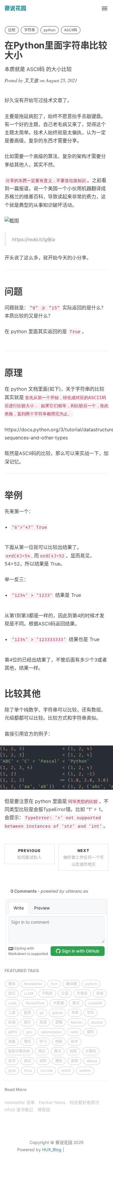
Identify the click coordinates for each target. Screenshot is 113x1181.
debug (91, 1061)
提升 (27, 1022)
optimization (51, 1032)
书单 (74, 1012)
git (41, 1012)
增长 (27, 1041)
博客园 (43, 1109)
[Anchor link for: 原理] (27, 372)
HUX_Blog (51, 1149)
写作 (90, 1012)
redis (74, 1032)
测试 (11, 993)
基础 (11, 983)
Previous (29, 854)
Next (83, 857)
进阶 (43, 1061)
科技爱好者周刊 (84, 1102)
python (49, 30)
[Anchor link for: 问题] (27, 291)
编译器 (71, 983)
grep (12, 1070)
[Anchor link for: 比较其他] (45, 693)
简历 (42, 1051)
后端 (11, 1022)
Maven (77, 1022)
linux (28, 1070)
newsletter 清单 (20, 1102)
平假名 (47, 993)
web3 (66, 1070)
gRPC (13, 1032)
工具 (11, 1012)
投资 (27, 1012)
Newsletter (33, 983)
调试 (27, 1061)
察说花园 (15, 8)
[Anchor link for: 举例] (27, 495)
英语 (43, 1022)
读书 (11, 1061)
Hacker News (52, 1102)
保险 (90, 1032)
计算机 (90, 1051)
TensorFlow (35, 1003)
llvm (54, 983)
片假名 (82, 993)
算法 (57, 1051)
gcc (29, 1032)
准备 (11, 1041)
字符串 (29, 30)
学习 (43, 1041)
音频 (74, 1061)
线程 (73, 1051)
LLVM (28, 993)
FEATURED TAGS (22, 970)
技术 (74, 1041)
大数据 (58, 1003)
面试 (76, 1003)
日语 (64, 993)
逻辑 (58, 1022)
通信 (58, 1061)
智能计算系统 (19, 1051)
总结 (99, 993)
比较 (11, 30)
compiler (95, 1003)
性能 (58, 1041)
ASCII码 (70, 30)
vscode (46, 1070)
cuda (12, 1003)
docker (97, 1022)
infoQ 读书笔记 (19, 1109)
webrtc (85, 1070)
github (57, 1012)
